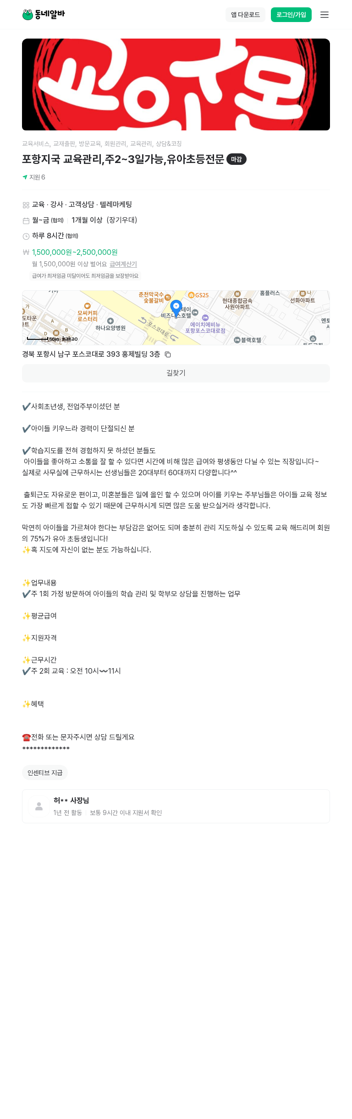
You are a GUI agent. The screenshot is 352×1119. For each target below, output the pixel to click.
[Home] (43, 14)
